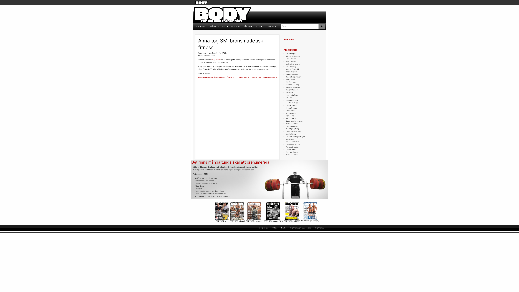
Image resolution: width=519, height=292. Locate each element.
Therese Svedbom (292, 147)
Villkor (274, 228)
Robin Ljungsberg (292, 129)
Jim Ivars (289, 98)
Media (258, 26)
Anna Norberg (291, 67)
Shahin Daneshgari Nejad (295, 137)
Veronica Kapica (292, 152)
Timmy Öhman (291, 150)
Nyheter (235, 26)
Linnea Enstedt (291, 108)
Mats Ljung (290, 116)
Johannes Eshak (292, 100)
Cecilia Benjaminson (293, 77)
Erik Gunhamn (291, 82)
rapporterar (216, 60)
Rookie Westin (291, 134)
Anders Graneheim (293, 64)
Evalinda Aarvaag (292, 85)
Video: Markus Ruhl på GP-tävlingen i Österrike (216, 77)
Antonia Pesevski (292, 69)
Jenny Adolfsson (292, 95)
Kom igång (200, 26)
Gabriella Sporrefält (293, 87)
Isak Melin (289, 93)
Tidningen (269, 26)
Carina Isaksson (292, 74)
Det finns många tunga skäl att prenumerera (230, 162)
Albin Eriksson (291, 59)
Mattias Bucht (291, 118)
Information (319, 228)
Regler (283, 228)
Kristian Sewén (291, 105)
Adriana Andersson (293, 56)
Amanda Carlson (292, 61)
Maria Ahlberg (291, 113)
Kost (224, 26)
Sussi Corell (290, 139)
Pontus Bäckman (292, 126)
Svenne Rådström (292, 142)
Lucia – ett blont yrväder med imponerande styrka (258, 77)
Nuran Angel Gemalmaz (294, 121)
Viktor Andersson (292, 155)
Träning (213, 26)
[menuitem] (200, 26)
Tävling (247, 26)
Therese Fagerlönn (293, 144)
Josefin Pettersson (293, 103)
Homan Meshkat (292, 90)
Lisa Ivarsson (290, 111)
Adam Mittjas (290, 54)
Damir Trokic (290, 80)
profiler (208, 73)
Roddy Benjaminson (293, 131)
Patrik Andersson (292, 124)
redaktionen (210, 55)
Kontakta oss (263, 228)
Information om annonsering (300, 228)
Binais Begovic (291, 72)
